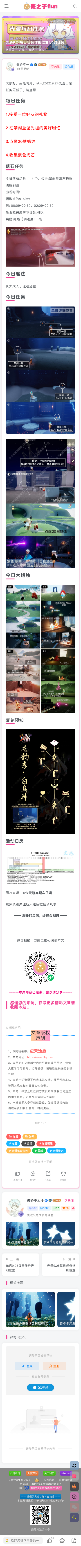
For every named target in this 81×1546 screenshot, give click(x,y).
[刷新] (74, 1465)
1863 (46, 1208)
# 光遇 (13, 1143)
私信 (71, 66)
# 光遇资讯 (56, 1150)
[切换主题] (74, 1517)
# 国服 (39, 1150)
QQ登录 (43, 1388)
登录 (30, 1366)
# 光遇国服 (46, 1143)
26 (67, 1208)
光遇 (32, 50)
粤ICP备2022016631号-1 (46, 1484)
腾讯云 (66, 1479)
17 (57, 1208)
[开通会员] (74, 1486)
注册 (56, 1366)
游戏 (22, 50)
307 (34, 1208)
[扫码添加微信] (74, 1507)
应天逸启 (49, 1479)
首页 (11, 50)
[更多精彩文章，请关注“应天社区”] (40, 1018)
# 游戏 (28, 1143)
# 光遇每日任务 (18, 1150)
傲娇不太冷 (22, 65)
